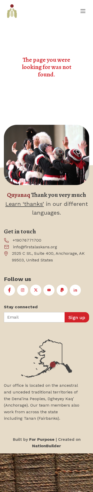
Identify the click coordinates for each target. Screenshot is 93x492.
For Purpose (42, 439)
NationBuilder (46, 445)
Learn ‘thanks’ (24, 204)
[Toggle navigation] (82, 11)
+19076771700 (27, 240)
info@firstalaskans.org (35, 246)
